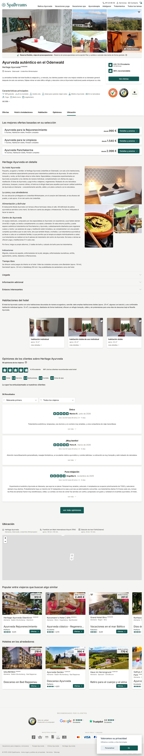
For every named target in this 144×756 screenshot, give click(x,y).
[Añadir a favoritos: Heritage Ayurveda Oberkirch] (5, 594)
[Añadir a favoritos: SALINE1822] (5, 649)
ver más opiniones (72, 510)
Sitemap (57, 752)
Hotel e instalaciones (23, 112)
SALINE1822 (9, 672)
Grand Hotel (98, 617)
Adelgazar (106, 6)
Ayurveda (58, 672)
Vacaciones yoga (62, 6)
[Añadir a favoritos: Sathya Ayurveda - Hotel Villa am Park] (135, 649)
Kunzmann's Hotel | (61, 617)
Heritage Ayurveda (21, 617)
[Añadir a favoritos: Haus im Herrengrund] (91, 649)
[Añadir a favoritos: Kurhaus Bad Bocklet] (135, 594)
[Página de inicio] (15, 4)
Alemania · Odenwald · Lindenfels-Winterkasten (21, 71)
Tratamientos (119, 6)
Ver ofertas (124, 79)
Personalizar (109, 748)
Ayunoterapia (94, 6)
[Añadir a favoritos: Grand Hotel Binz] (91, 594)
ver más (5, 101)
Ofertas (5, 112)
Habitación (42, 112)
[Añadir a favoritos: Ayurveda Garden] (48, 649)
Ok (129, 748)
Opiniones (57, 112)
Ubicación (71, 112)
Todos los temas (135, 6)
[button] (71, 559)
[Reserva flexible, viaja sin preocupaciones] (126, 55)
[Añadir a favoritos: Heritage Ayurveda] (139, 12)
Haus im (104, 672)
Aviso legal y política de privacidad (33, 752)
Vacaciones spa (79, 6)
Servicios (49, 752)
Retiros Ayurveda (45, 6)
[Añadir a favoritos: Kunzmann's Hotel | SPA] (48, 594)
